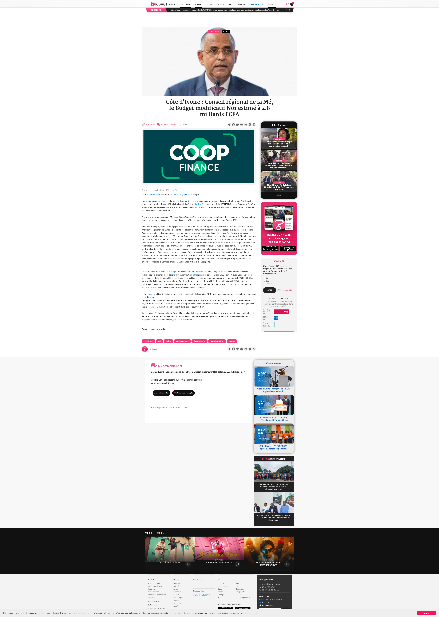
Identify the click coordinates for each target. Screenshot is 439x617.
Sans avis (269, 284)
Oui (267, 278)
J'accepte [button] (426, 613)
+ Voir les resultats (284, 290)
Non (267, 281)
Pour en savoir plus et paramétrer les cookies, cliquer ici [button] (234, 613)
